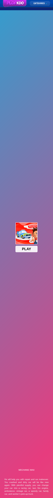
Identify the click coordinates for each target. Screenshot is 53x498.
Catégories (39, 3)
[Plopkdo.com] (14, 3)
